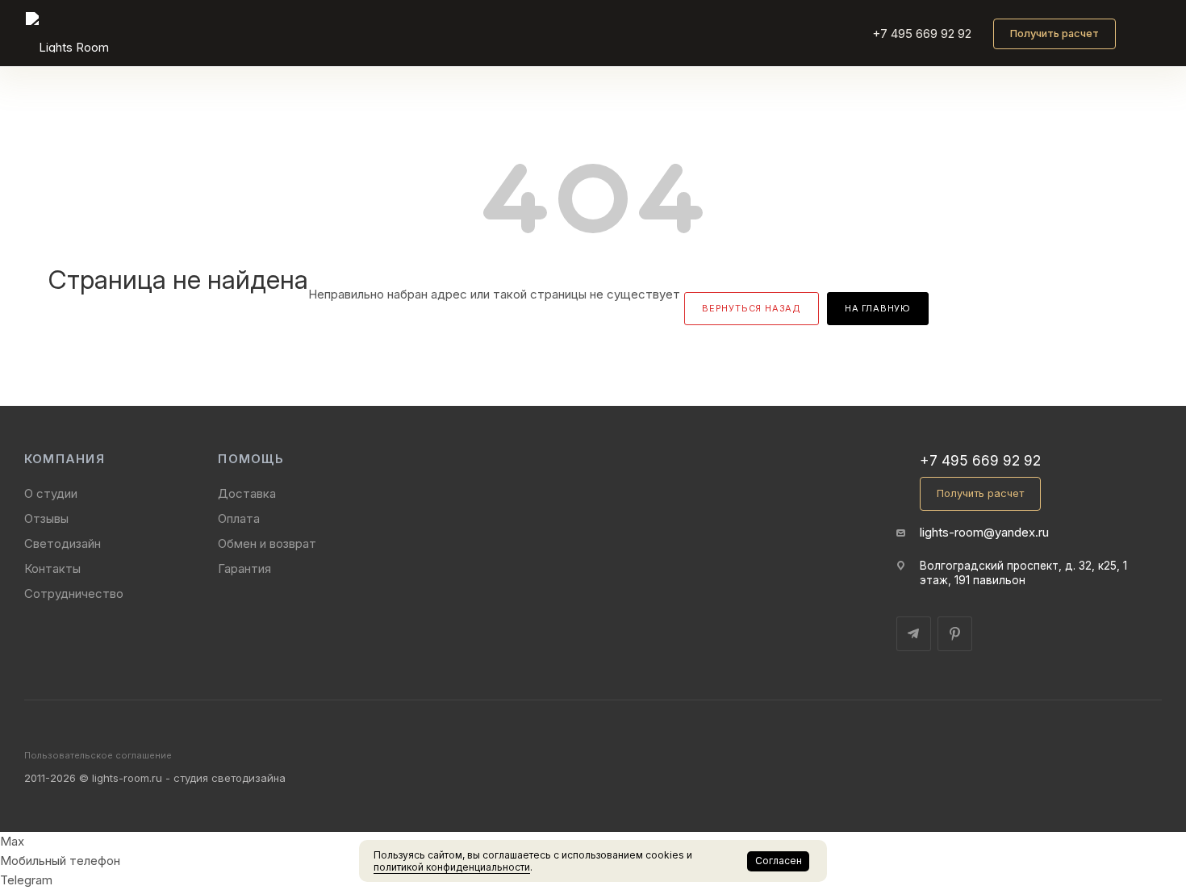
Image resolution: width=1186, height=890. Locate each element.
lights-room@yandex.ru (984, 532)
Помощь (250, 458)
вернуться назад (751, 308)
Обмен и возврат (267, 543)
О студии (50, 493)
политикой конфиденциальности (452, 867)
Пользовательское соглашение (98, 755)
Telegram (913, 633)
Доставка (247, 493)
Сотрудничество (73, 593)
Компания (64, 458)
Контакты (52, 568)
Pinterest (955, 633)
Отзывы (46, 518)
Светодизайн (62, 543)
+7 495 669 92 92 (921, 33)
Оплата (239, 518)
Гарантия (244, 568)
